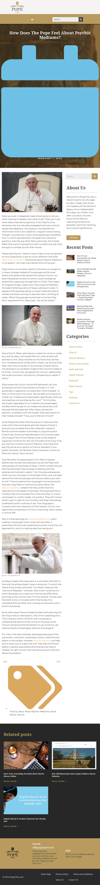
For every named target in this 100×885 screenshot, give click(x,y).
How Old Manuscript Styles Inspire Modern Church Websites (86, 272)
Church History (77, 358)
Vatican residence (11, 487)
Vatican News (76, 346)
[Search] (81, 19)
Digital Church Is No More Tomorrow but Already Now (86, 284)
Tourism (73, 397)
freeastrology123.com (39, 519)
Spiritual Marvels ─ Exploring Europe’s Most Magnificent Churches (85, 309)
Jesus (21, 711)
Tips (71, 391)
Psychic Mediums (40, 711)
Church (72, 352)
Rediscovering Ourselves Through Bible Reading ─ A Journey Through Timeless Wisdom (86, 323)
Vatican (21, 714)
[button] (32, 19)
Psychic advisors (42, 640)
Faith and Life (76, 369)
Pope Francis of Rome (13, 260)
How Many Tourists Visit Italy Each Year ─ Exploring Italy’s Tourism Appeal (86, 296)
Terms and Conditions (83, 874)
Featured (73, 380)
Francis (13, 711)
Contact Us (74, 403)
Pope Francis (75, 386)
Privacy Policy (62, 874)
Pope (27, 711)
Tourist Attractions (79, 363)
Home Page (46, 874)
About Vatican (76, 375)
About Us (59, 880)
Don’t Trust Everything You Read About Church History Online (86, 259)
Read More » (11, 781)
